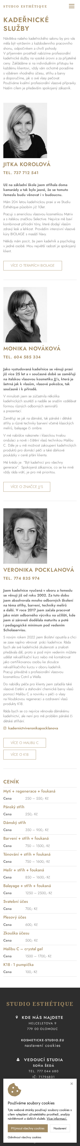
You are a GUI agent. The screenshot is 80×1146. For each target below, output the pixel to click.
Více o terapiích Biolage (33, 265)
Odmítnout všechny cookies (24, 1137)
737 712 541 (26, 173)
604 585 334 (27, 357)
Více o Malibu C (25, 742)
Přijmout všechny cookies (27, 1128)
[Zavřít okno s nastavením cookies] (71, 1084)
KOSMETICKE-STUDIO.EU (42, 1040)
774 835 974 (27, 578)
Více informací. (57, 1118)
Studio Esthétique (25, 6)
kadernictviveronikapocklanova (33, 728)
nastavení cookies (43, 1045)
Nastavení (60, 1128)
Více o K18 (20, 754)
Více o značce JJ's (27, 486)
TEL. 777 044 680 (44, 1071)
